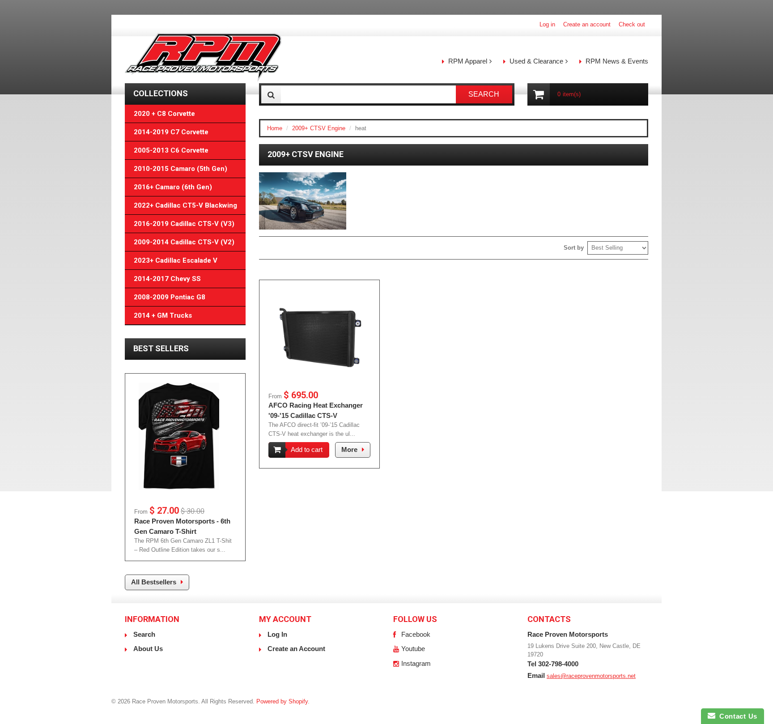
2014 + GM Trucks (163, 315)
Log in (547, 24)
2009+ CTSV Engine (318, 128)
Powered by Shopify (282, 701)
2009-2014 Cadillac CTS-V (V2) (184, 242)
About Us (148, 648)
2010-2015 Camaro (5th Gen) (180, 169)
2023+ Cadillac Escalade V (175, 260)
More (349, 449)
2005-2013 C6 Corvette (171, 150)
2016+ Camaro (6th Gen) (173, 187)
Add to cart (307, 449)
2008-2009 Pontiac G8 (169, 297)
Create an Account (296, 648)
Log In (277, 634)
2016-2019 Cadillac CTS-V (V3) (184, 224)
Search (144, 634)
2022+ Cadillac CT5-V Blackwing (185, 205)
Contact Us (736, 716)
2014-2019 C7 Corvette (171, 132)
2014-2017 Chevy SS (167, 279)
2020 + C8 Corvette (164, 114)
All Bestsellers (153, 582)
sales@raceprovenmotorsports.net (591, 676)
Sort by (574, 247)
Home (274, 128)
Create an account (587, 24)
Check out (632, 24)
